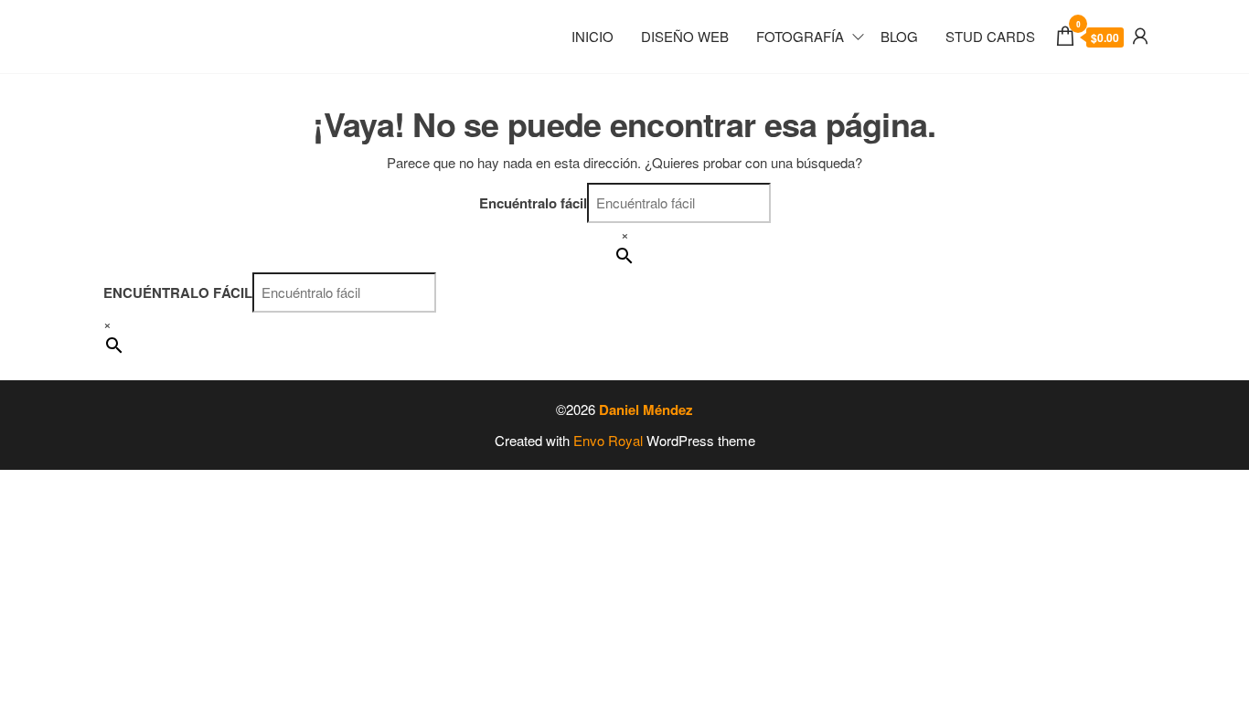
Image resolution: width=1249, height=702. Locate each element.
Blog (899, 36)
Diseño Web (685, 36)
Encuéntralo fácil (533, 203)
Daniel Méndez (646, 409)
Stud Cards (990, 36)
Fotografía (800, 36)
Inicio (592, 36)
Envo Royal (608, 440)
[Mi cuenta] (1140, 34)
